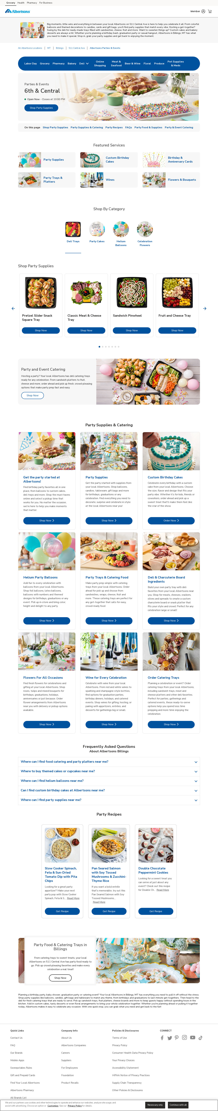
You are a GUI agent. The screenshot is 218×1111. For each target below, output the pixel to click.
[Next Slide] (205, 308)
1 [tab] (99, 347)
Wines (111, 180)
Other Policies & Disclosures (127, 1090)
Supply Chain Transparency (127, 1082)
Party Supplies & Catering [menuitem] (87, 127)
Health (21, 2)
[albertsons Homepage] (17, 11)
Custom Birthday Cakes (122, 159)
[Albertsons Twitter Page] (170, 1039)
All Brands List (18, 1097)
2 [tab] (102, 347)
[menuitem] (30, 63)
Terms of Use (119, 1037)
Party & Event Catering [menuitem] (179, 127)
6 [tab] (115, 347)
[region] (109, 1105)
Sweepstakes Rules (21, 1067)
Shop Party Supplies (41, 108)
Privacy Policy (119, 1045)
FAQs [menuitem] (128, 127)
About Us (66, 1037)
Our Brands (16, 1052)
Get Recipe (68, 911)
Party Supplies (55, 160)
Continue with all (178, 1105)
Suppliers (66, 1060)
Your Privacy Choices (123, 1060)
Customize (53, 1105)
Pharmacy (32, 2)
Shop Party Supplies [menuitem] (55, 127)
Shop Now (47, 330)
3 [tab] (106, 347)
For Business (45, 2)
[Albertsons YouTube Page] (192, 1039)
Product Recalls (70, 1082)
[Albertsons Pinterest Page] (177, 1039)
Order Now (179, 520)
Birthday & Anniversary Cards (184, 159)
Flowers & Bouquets (183, 180)
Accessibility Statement (125, 1067)
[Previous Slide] (13, 308)
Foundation (67, 1075)
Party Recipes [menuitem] (114, 127)
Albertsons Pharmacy (22, 1090)
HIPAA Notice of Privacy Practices (131, 1075)
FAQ (12, 1045)
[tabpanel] (40, 305)
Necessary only (155, 1105)
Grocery (10, 2)
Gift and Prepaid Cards (22, 1075)
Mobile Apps (17, 1060)
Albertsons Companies (73, 1045)
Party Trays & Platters (59, 180)
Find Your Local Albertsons (25, 1082)
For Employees (69, 1067)
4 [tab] (109, 347)
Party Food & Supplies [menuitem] (148, 127)
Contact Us (16, 1037)
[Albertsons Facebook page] (163, 1039)
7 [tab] (118, 347)
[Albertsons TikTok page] (200, 1039)
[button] (198, 11)
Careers (65, 1052)
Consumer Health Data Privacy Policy (132, 1052)
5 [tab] (112, 347)
